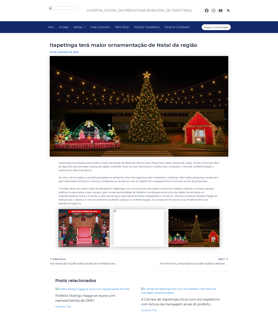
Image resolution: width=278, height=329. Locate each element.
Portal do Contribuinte (177, 27)
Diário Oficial (122, 27)
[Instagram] (213, 10)
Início (51, 27)
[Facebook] (206, 10)
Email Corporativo (100, 27)
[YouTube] (220, 10)
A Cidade (64, 27)
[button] (228, 11)
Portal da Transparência (147, 27)
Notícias (78, 27)
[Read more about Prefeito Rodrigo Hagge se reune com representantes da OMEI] (92, 288)
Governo (60, 306)
